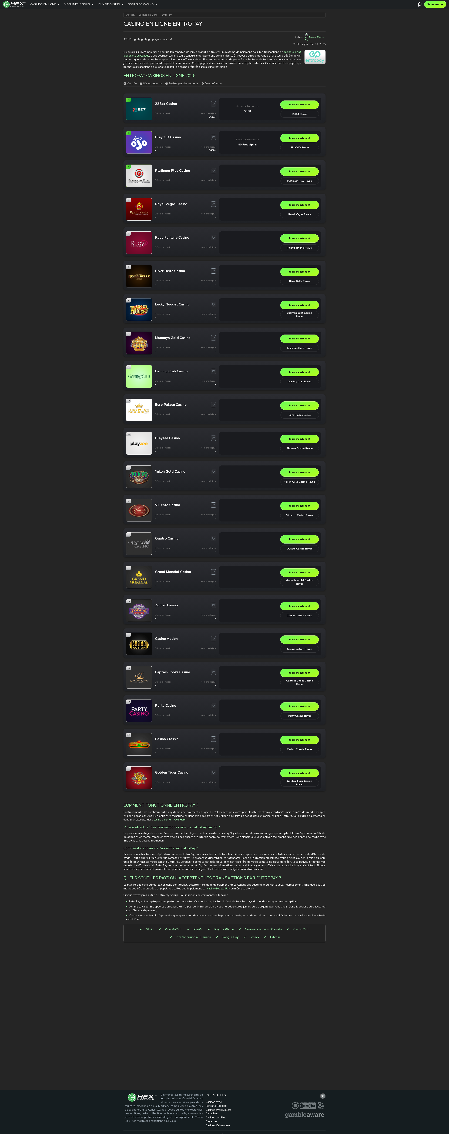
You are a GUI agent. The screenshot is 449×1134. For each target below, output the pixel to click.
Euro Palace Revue (300, 415)
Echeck (254, 937)
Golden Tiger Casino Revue (299, 782)
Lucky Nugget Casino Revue (299, 314)
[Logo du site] (14, 4)
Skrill (150, 929)
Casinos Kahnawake (218, 1125)
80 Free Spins (247, 145)
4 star (145, 39)
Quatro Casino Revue (299, 548)
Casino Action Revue (299, 649)
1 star (135, 39)
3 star (142, 39)
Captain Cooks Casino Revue (299, 682)
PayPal (198, 929)
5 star (149, 39)
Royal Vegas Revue (299, 214)
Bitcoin (275, 937)
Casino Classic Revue (299, 749)
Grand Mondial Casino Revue (299, 582)
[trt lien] (323, 1096)
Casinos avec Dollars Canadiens (218, 1111)
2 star (138, 39)
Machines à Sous (77, 4)
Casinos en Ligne (43, 4)
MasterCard (301, 929)
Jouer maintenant (299, 104)
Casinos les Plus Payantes (216, 1119)
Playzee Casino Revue (300, 448)
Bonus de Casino (141, 4)
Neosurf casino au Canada (263, 929)
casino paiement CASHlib (169, 820)
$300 (247, 111)
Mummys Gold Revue (299, 348)
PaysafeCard (174, 929)
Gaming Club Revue (299, 381)
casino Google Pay (218, 888)
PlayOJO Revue (300, 147)
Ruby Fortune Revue (299, 247)
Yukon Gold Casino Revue (299, 481)
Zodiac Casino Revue (299, 615)
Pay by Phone (224, 929)
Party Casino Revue (299, 716)
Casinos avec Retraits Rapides (216, 1104)
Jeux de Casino (109, 4)
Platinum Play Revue (299, 181)
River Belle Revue (299, 281)
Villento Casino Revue (299, 515)
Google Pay (230, 937)
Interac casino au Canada (193, 937)
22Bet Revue (299, 114)
